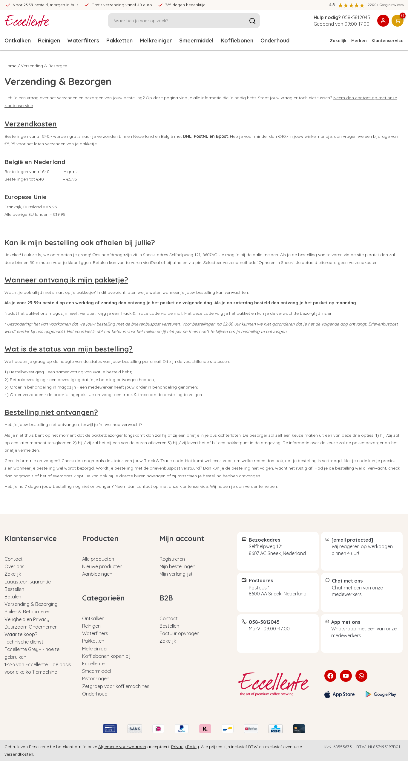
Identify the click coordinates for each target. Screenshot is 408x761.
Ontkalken (17, 40)
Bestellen (14, 589)
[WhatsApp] (361, 676)
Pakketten (119, 40)
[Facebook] (330, 676)
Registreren (172, 559)
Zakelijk (338, 40)
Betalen (12, 597)
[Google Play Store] (381, 694)
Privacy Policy (185, 746)
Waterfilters (83, 40)
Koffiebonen (237, 40)
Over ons (14, 566)
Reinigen (49, 40)
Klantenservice (388, 40)
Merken (359, 40)
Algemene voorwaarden (122, 746)
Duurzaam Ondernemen (31, 627)
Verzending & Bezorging (31, 604)
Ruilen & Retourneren (27, 612)
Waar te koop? (20, 634)
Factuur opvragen (179, 633)
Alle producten (98, 559)
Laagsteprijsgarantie (27, 582)
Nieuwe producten (102, 566)
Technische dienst (23, 642)
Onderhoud (274, 40)
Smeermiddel (196, 40)
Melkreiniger (156, 40)
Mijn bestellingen (177, 566)
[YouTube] (346, 676)
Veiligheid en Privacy (26, 619)
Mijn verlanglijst (176, 574)
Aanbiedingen (97, 574)
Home (10, 65)
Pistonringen (95, 678)
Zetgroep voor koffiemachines (115, 686)
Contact (13, 559)
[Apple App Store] (339, 694)
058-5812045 (356, 17)
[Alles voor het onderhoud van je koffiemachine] (276, 684)
